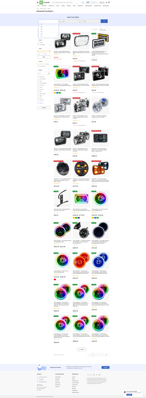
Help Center (57, 378)
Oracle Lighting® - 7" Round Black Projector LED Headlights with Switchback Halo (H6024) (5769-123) (81, 242)
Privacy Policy (57, 384)
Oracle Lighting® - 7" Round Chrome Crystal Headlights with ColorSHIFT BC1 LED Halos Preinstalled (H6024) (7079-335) (100, 304)
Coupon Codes (74, 384)
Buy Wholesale (74, 390)
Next (106, 354)
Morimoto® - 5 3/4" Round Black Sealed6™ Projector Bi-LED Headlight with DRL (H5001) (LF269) (62, 180)
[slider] (37, 51)
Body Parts (69, 5)
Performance (44, 5)
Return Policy (57, 382)
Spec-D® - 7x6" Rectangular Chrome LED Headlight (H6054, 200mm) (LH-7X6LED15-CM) (81, 52)
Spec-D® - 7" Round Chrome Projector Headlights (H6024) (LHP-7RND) (99, 116)
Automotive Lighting (43, 8)
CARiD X (91, 375)
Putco (41, 97)
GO (104, 21)
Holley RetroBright (43, 83)
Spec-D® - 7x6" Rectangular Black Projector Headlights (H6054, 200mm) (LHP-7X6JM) (62, 149)
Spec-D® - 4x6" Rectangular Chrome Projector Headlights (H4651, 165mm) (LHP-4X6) (80, 117)
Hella (41, 81)
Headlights (49, 8)
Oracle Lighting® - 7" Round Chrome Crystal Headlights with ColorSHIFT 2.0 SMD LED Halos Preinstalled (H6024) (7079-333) (61, 304)
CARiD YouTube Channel (94, 375)
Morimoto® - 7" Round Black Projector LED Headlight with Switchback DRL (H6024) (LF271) (81, 180)
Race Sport (42, 100)
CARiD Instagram (99, 375)
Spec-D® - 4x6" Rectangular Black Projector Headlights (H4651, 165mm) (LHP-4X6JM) (100, 85)
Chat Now (129, 394)
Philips (41, 95)
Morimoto (41, 89)
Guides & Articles (75, 380)
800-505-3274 (44, 377)
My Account (57, 380)
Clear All (44, 107)
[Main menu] (37, 2)
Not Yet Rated (42, 66)
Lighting (63, 5)
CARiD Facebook (88, 375)
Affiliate (73, 378)
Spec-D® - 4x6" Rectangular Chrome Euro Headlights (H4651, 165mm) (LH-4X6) (62, 116)
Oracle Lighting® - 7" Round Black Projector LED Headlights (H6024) (62, 241)
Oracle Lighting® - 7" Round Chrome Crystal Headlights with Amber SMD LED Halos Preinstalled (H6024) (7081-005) (81, 272)
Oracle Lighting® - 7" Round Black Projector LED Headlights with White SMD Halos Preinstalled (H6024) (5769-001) (100, 242)
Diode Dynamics (43, 78)
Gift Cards (74, 386)
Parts (38, 5)
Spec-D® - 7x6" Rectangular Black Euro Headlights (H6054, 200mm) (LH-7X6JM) (62, 52)
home (37, 8)
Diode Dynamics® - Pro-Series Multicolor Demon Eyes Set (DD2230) (62, 210)
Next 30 (82, 349)
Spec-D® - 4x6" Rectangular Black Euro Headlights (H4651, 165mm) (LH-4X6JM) (81, 85)
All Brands (74, 388)
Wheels (50, 5)
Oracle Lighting (42, 93)
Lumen (41, 87)
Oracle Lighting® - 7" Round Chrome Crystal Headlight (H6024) (61, 271)
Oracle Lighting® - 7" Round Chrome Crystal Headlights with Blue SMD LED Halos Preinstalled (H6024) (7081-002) (99, 272)
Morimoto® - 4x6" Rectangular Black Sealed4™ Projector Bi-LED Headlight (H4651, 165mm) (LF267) (99, 150)
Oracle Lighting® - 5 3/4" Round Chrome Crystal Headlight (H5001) (100, 210)
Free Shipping (42, 44)
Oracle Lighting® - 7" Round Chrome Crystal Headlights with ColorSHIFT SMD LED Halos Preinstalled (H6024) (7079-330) (100, 335)
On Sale (41, 42)
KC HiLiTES (42, 85)
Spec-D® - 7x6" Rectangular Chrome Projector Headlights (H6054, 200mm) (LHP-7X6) (80, 150)
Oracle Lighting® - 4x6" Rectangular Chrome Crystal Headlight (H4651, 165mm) (81, 210)
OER (40, 91)
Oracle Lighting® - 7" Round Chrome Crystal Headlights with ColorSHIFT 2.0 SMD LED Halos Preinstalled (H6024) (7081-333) (80, 304)
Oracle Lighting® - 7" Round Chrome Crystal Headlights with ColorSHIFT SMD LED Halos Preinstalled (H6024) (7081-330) (81, 335)
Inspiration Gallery (75, 392)
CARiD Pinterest (96, 375)
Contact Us (57, 386)
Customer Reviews (75, 382)
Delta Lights (42, 76)
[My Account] (106, 2)
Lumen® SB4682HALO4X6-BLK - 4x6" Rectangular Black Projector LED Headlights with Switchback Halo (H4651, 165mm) (100, 53)
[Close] (141, 391)
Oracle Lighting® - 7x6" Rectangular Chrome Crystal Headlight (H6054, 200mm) (62, 85)
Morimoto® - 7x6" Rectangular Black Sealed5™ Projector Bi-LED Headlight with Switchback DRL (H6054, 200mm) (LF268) (100, 180)
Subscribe (105, 367)
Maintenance (80, 5)
